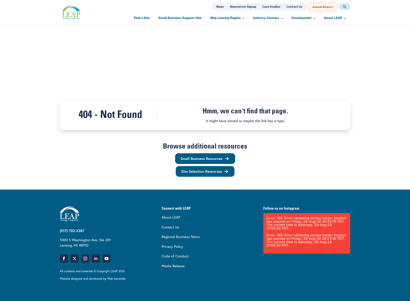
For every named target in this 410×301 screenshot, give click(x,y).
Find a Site (142, 18)
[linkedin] (96, 258)
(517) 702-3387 (72, 230)
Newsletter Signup (243, 6)
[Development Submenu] (316, 18)
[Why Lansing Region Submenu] (245, 18)
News (220, 6)
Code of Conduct (175, 256)
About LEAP (333, 18)
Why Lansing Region (225, 18)
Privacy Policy (172, 246)
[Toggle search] (344, 6)
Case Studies (271, 6)
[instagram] (85, 258)
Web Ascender (116, 279)
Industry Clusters (266, 18)
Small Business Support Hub (180, 18)
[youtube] (106, 258)
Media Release (173, 266)
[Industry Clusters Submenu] (283, 18)
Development (301, 18)
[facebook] (64, 258)
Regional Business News (181, 236)
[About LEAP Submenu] (346, 18)
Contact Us (294, 6)
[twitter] (74, 258)
